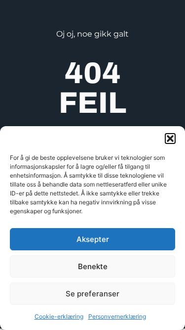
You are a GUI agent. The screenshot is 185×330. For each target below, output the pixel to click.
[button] (170, 138)
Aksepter (92, 239)
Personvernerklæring (117, 316)
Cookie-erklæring (59, 316)
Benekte (93, 266)
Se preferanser (92, 293)
